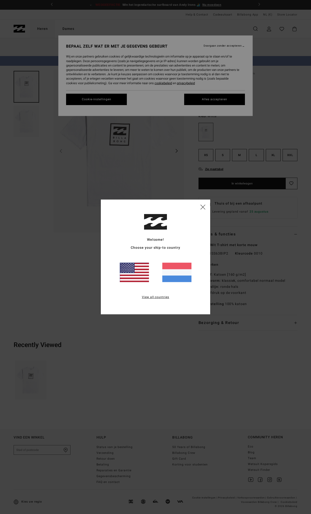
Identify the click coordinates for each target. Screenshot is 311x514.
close (202, 206)
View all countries (155, 297)
